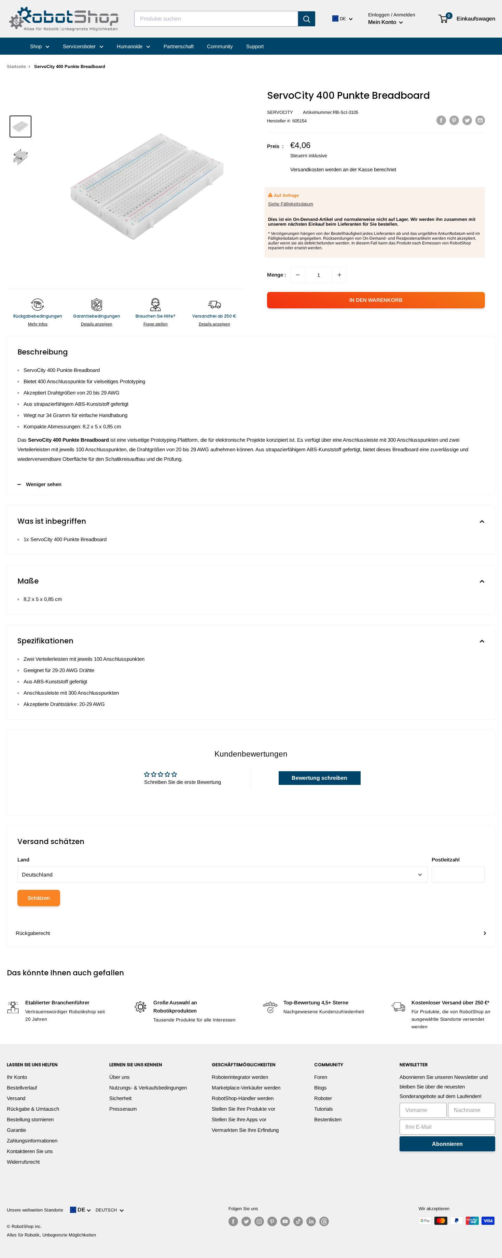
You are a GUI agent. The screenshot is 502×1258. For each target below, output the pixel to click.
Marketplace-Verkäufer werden (246, 1087)
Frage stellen (155, 324)
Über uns (119, 1077)
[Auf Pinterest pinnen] (454, 120)
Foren (320, 1077)
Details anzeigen (96, 324)
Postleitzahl (446, 859)
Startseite (16, 66)
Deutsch (108, 1210)
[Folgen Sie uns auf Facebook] (233, 1221)
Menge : (276, 275)
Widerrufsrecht (23, 1162)
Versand (16, 1098)
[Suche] (306, 18)
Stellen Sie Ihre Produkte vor (243, 1109)
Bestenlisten (327, 1119)
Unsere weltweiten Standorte (35, 1210)
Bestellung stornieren (30, 1119)
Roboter (323, 1098)
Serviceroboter (80, 46)
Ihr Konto (17, 1077)
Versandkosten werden (315, 169)
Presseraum (123, 1109)
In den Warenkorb (376, 300)
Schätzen (39, 898)
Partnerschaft (179, 46)
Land (23, 859)
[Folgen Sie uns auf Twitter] (246, 1221)
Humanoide (130, 46)
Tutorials (323, 1109)
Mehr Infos (37, 324)
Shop (36, 46)
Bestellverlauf (22, 1087)
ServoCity (280, 112)
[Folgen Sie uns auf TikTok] (298, 1221)
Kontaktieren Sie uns (30, 1151)
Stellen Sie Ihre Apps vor (239, 1119)
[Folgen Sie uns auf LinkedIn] (311, 1221)
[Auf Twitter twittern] (467, 120)
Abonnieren (447, 1144)
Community (220, 46)
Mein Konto (383, 22)
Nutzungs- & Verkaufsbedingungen (148, 1087)
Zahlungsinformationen (32, 1140)
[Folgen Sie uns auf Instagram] (259, 1221)
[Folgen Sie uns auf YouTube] (285, 1221)
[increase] (339, 275)
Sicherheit (120, 1098)
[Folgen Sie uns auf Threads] (324, 1221)
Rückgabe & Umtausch (33, 1109)
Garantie (16, 1130)
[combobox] (216, 19)
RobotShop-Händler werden (243, 1098)
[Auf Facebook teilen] (441, 120)
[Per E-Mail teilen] (480, 120)
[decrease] (298, 275)
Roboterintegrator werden (240, 1077)
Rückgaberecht (33, 933)
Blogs (320, 1087)
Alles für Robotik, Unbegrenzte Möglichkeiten (51, 1234)
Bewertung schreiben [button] (319, 778)
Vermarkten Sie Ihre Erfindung (245, 1130)
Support (255, 46)
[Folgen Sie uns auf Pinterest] (272, 1221)
